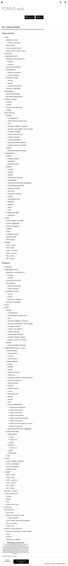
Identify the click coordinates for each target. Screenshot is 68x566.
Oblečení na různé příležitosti (13, 528)
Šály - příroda (10, 256)
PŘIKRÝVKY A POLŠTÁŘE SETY (15, 59)
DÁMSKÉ (9, 115)
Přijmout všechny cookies (21, 561)
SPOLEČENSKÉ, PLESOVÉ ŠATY (17, 121)
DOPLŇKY (11, 202)
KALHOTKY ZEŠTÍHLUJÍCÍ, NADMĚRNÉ (19, 183)
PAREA (8, 231)
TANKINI (8, 229)
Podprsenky (11, 375)
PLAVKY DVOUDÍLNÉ (12, 226)
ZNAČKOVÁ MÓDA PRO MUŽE (17, 150)
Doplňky (10, 396)
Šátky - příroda (10, 245)
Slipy (7, 501)
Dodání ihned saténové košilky (19, 418)
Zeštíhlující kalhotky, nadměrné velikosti (20, 377)
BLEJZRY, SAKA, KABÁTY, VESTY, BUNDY (20, 129)
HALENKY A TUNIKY (14, 131)
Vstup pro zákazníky (14, 43)
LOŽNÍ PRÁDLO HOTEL (11, 56)
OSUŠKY (8, 105)
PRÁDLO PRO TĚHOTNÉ (15, 177)
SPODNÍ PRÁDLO (10, 153)
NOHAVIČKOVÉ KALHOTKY (16, 185)
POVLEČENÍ (8, 53)
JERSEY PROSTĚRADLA (13, 94)
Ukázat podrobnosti (7, 560)
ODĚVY (7, 307)
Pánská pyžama (12, 353)
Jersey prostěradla (13, 75)
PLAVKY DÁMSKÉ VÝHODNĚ (14, 221)
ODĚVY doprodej (10, 113)
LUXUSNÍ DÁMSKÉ (11, 361)
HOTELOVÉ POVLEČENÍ (13, 67)
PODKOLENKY (12, 453)
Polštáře (10, 61)
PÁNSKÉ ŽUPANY (13, 164)
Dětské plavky (10, 239)
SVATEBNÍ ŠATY (13, 118)
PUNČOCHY (11, 215)
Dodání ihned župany (16, 426)
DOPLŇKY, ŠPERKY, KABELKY (17, 142)
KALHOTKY (11, 191)
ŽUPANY (10, 172)
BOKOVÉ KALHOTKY (14, 188)
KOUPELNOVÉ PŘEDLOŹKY (14, 107)
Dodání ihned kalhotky (17, 415)
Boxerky (8, 499)
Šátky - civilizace (11, 253)
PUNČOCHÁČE (12, 434)
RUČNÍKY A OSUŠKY (12, 78)
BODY (9, 207)
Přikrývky (10, 64)
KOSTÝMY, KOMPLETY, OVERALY (18, 126)
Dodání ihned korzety (16, 420)
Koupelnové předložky (14, 86)
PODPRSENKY (12, 180)
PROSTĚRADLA (10, 69)
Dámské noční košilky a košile (15, 515)
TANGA (10, 196)
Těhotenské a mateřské (13, 539)
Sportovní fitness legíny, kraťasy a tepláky (19, 531)
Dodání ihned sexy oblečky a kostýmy (21, 423)
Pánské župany (12, 359)
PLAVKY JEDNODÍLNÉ (12, 223)
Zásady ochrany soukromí (9, 556)
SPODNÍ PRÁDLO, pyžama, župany (15, 348)
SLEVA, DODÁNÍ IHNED (15, 404)
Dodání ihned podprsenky (17, 407)
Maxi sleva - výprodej (11, 491)
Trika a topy (8, 507)
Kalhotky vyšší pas (13, 388)
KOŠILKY (10, 175)
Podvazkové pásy (13, 394)
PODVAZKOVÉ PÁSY (14, 199)
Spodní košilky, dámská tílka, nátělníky (18, 520)
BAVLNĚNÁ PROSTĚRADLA (14, 96)
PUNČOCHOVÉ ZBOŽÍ (12, 212)
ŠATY (9, 123)
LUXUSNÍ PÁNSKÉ (11, 350)
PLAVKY (7, 218)
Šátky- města (10, 247)
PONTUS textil (13, 8)
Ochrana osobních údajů (13, 48)
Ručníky (10, 80)
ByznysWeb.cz (62, 563)
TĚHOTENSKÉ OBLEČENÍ (15, 334)
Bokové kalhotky (13, 383)
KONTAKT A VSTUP (12, 40)
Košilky (10, 369)
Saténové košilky (13, 518)
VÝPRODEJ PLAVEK (12, 234)
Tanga (10, 391)
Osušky (10, 83)
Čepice (8, 534)
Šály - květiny (10, 258)
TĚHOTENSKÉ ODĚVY (14, 140)
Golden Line (13, 439)
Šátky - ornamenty (12, 250)
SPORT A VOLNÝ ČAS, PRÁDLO (17, 145)
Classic (12, 437)
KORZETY (11, 204)
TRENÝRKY (11, 161)
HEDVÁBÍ (7, 242)
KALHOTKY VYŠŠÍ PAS (15, 194)
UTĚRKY (8, 110)
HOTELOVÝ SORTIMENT (13, 88)
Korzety (10, 399)
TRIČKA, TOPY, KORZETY (15, 134)
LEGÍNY (10, 450)
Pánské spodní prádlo (11, 493)
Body (9, 402)
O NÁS (6, 37)
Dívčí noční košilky (11, 523)
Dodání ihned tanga (16, 412)
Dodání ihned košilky (16, 410)
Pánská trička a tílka (12, 504)
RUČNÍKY (9, 102)
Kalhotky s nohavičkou (15, 380)
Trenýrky (10, 356)
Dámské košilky (9, 510)
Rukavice (9, 536)
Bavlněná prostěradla (14, 72)
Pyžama (10, 364)
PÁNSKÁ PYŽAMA (13, 159)
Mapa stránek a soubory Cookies (16, 51)
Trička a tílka (10, 526)
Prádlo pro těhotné (14, 372)
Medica (12, 442)
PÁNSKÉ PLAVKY (11, 237)
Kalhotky (10, 385)
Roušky (7, 305)
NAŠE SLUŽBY (10, 45)
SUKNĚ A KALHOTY (14, 137)
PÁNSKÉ (8, 148)
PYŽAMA (10, 169)
